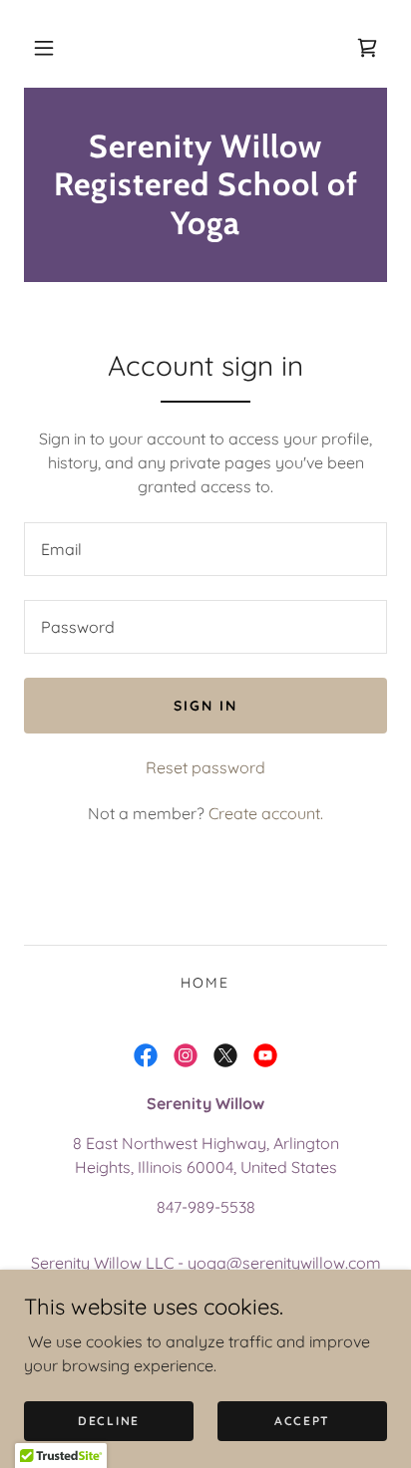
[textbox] (205, 549)
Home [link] (205, 983)
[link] (367, 48)
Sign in (205, 706)
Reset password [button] (205, 767)
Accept (302, 1420)
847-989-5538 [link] (206, 1207)
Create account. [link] (265, 813)
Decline (109, 1420)
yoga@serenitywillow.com (284, 1263)
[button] (44, 48)
